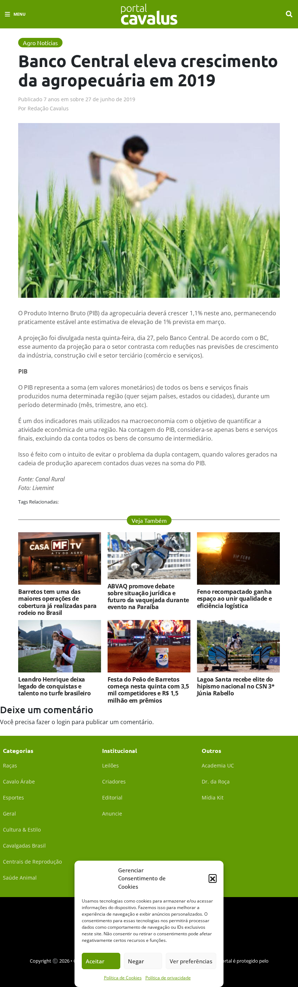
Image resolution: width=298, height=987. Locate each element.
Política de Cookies (123, 978)
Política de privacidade (168, 978)
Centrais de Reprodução (32, 861)
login (63, 722)
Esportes (13, 797)
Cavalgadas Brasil (24, 845)
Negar (136, 961)
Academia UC (218, 765)
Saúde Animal (20, 877)
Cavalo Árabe (19, 781)
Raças (10, 765)
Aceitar (95, 961)
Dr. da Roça (216, 781)
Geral (9, 813)
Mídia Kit (213, 797)
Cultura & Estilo (22, 829)
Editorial (112, 797)
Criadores (114, 781)
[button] (212, 878)
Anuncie (112, 813)
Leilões (110, 765)
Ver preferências (191, 961)
